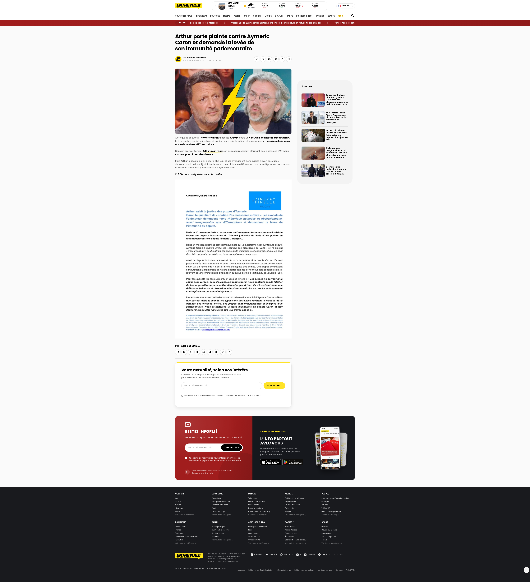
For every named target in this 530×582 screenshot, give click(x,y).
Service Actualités (196, 57)
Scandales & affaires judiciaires (335, 498)
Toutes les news (183, 16)
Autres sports (327, 533)
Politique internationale (294, 498)
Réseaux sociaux (255, 508)
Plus (341, 16)
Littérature (179, 508)
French (345, 5)
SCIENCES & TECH (304, 16)
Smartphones (254, 536)
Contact (339, 570)
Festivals (178, 511)
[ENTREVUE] (189, 558)
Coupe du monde (329, 530)
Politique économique (221, 501)
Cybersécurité (254, 540)
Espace (251, 530)
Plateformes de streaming (259, 511)
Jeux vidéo (252, 533)
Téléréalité (325, 508)
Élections (179, 533)
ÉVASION (320, 16)
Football (324, 526)
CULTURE (279, 16)
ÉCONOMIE (217, 494)
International (180, 526)
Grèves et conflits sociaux (296, 540)
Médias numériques (256, 501)
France (178, 530)
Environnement (291, 533)
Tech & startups (218, 511)
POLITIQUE (215, 16)
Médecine (216, 536)
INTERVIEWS (201, 16)
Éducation (289, 536)
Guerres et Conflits (293, 505)
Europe (288, 511)
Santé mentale (218, 533)
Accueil (177, 28)
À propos (241, 570)
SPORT (247, 16)
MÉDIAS (226, 16)
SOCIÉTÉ (257, 16)
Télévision (252, 498)
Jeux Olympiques (328, 536)
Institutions (179, 540)
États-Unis (289, 508)
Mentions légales (325, 570)
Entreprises (216, 498)
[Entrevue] (191, 6)
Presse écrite (253, 505)
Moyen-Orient (290, 501)
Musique (178, 505)
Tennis (324, 540)
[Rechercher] (352, 16)
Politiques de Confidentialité (260, 570)
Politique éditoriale (283, 570)
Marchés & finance (220, 505)
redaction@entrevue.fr (226, 559)
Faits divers (290, 526)
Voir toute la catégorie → (185, 515)
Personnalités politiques (331, 511)
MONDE (268, 16)
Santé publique (218, 526)
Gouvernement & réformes (186, 536)
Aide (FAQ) (350, 570)
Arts (176, 498)
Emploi (214, 508)
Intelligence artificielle (257, 526)
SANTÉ (290, 16)
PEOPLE (237, 16)
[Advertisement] (325, 55)
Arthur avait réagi (213, 151)
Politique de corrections (304, 570)
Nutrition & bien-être (220, 530)
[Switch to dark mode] (526, 570)
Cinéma (178, 501)
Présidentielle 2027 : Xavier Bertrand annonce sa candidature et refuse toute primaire (255, 22)
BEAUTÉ (331, 16)
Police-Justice (291, 530)
